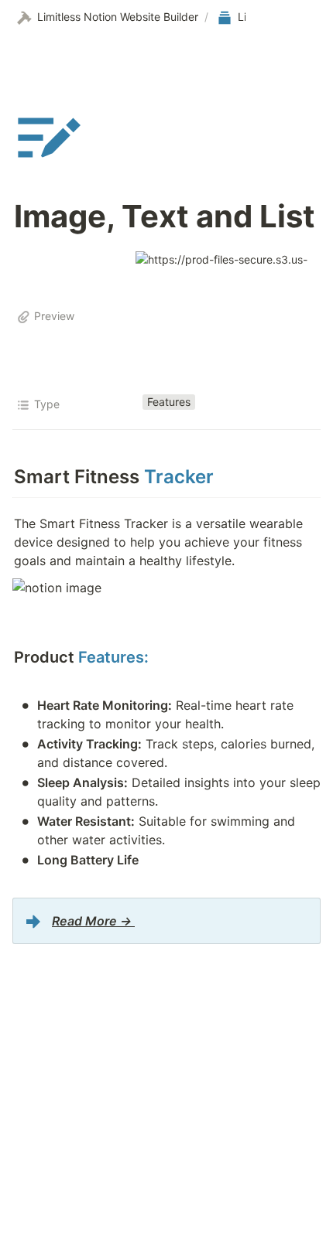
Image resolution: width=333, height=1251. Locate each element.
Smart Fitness (114, 476)
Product (81, 657)
